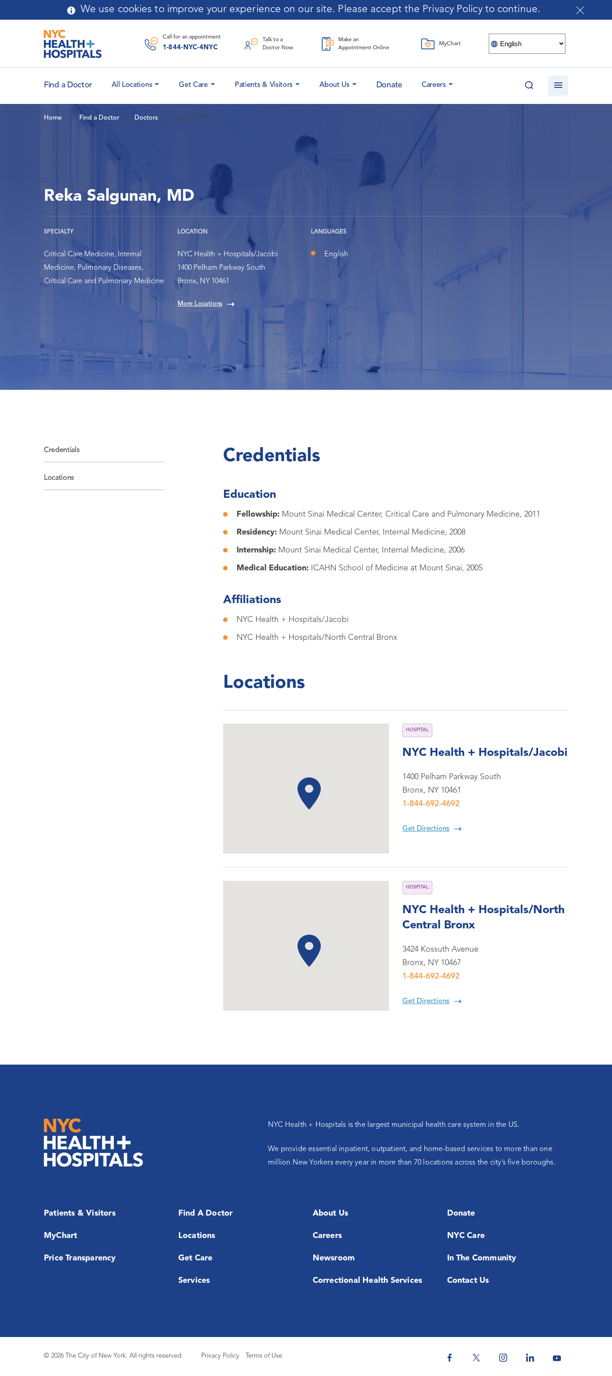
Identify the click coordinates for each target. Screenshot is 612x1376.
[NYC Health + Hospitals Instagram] (503, 1357)
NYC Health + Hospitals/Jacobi (485, 753)
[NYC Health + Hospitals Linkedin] (530, 1357)
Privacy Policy (220, 1356)
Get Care (193, 85)
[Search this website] (529, 86)
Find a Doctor (205, 1213)
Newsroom (334, 1258)
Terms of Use (264, 1356)
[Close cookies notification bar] (580, 10)
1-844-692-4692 (431, 804)
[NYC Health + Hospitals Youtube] (557, 1357)
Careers (434, 85)
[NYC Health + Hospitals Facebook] (449, 1357)
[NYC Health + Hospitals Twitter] (476, 1357)
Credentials (61, 450)
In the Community (482, 1258)
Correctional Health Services (367, 1281)
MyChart (60, 1236)
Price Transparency (80, 1258)
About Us (334, 85)
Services (194, 1281)
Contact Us (468, 1281)
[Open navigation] (558, 86)
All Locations (132, 85)
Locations (59, 478)
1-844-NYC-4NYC (190, 47)
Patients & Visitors (264, 85)
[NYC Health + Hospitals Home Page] (73, 43)
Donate (389, 85)
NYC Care (466, 1236)
